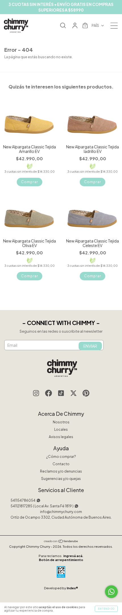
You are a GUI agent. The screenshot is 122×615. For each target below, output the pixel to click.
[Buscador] (63, 26)
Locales (61, 429)
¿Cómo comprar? (61, 456)
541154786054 (22, 500)
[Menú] (114, 27)
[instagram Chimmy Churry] (36, 394)
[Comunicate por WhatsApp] (111, 591)
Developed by (61, 588)
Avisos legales (61, 437)
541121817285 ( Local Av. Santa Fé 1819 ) (41, 506)
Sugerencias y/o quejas (61, 479)
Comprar (29, 182)
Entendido (106, 608)
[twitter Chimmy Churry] (73, 394)
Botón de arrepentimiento (61, 560)
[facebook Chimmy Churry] (48, 394)
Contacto (61, 464)
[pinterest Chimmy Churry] (86, 394)
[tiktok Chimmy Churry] (61, 394)
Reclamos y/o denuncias (61, 471)
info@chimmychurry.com (61, 512)
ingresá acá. (73, 556)
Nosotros (61, 422)
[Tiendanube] (61, 542)
